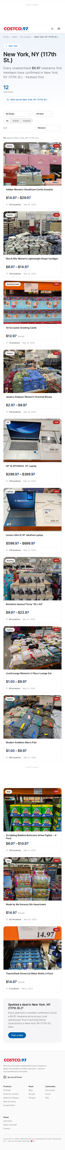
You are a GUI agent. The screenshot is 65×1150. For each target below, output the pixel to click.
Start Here (7, 1121)
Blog (30, 1090)
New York (13, 46)
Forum (47, 1094)
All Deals (7, 1090)
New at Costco (9, 1101)
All (7, 121)
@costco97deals (15, 1077)
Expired (26, 121)
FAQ (47, 1098)
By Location (25, 37)
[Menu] (59, 29)
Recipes (32, 1098)
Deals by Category (11, 1098)
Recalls (32, 1094)
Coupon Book (9, 1105)
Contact (6, 1128)
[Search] (52, 29)
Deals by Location (11, 1094)
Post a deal (17, 1035)
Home (6, 37)
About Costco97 (10, 1125)
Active (16, 121)
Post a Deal (50, 1090)
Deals (14, 37)
